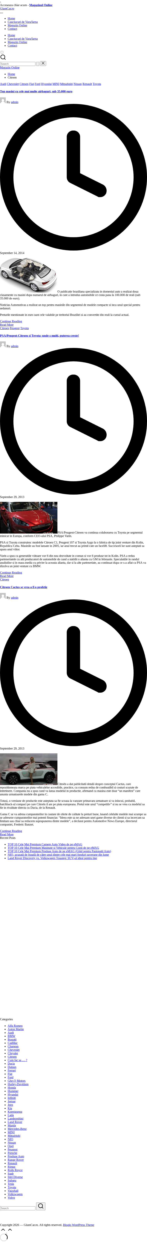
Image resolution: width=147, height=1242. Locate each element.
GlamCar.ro (7, 8)
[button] (37, 64)
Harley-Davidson (18, 1084)
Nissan (78, 84)
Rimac (12, 1166)
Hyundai (46, 84)
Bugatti (12, 1039)
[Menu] (1, 13)
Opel (11, 1146)
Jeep (10, 1104)
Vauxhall (13, 1190)
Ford (37, 84)
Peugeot (15, 328)
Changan (13, 1046)
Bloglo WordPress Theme (78, 1225)
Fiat (31, 84)
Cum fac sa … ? (17, 1060)
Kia (10, 1108)
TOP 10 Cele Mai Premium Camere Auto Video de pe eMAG (45, 844)
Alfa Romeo (15, 1025)
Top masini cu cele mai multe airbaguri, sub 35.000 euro (36, 91)
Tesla (11, 1183)
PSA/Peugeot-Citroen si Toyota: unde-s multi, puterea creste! (39, 335)
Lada (11, 1115)
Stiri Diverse (15, 1177)
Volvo (11, 1197)
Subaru (12, 1180)
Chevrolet (13, 84)
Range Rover (16, 1159)
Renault (87, 84)
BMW (11, 1036)
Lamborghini (15, 1118)
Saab (11, 1173)
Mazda (12, 1125)
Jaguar (12, 1101)
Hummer (13, 1091)
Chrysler (13, 1053)
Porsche (12, 1153)
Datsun (12, 1067)
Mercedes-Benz (17, 1128)
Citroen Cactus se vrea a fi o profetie (23, 587)
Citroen (24, 84)
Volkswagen (15, 1194)
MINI (55, 84)
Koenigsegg (15, 1111)
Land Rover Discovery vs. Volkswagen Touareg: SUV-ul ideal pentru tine (52, 858)
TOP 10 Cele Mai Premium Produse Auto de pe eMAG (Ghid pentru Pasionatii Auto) (59, 851)
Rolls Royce (15, 1170)
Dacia (11, 1063)
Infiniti (12, 1098)
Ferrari (12, 1070)
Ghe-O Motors (16, 1080)
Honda (12, 1087)
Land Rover (15, 1122)
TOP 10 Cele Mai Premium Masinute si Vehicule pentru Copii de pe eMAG (53, 847)
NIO (10, 1139)
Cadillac (13, 1043)
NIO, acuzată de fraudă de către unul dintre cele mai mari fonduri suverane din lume (58, 854)
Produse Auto (16, 1156)
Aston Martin (16, 1029)
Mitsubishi (66, 84)
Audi (3, 84)
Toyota (97, 84)
